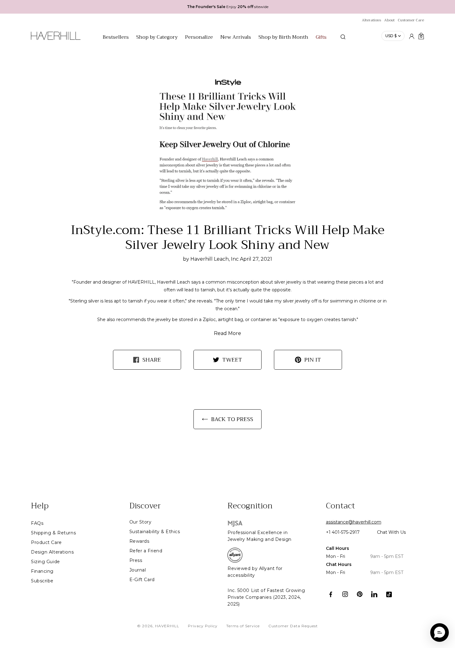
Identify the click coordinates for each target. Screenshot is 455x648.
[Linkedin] (374, 594)
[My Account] (411, 36)
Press (135, 560)
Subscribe (42, 581)
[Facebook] (331, 594)
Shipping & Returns (53, 533)
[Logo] (55, 39)
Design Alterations (52, 552)
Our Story (140, 522)
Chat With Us (391, 532)
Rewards (139, 541)
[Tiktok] (389, 594)
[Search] (343, 36)
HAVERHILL (167, 626)
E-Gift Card (142, 579)
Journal (137, 570)
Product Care (46, 542)
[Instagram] (345, 594)
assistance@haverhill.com (353, 522)
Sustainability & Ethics (154, 531)
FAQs (37, 523)
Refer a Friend (145, 551)
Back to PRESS (232, 419)
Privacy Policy (203, 626)
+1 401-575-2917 (343, 532)
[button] (439, 632)
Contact (340, 506)
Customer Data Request (293, 626)
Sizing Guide (45, 561)
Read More (227, 333)
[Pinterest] (360, 594)
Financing (42, 571)
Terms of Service (243, 626)
